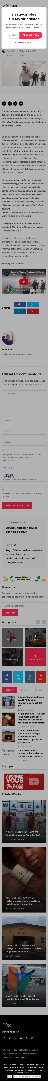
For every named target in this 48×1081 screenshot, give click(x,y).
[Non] (44, 1071)
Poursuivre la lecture (24, 43)
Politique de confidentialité (27, 1076)
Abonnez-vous (31, 35)
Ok (9, 1076)
